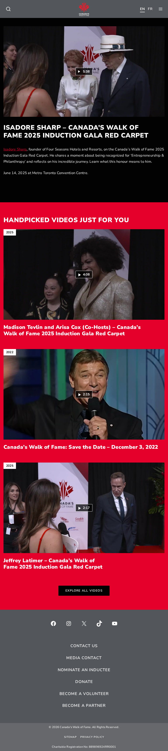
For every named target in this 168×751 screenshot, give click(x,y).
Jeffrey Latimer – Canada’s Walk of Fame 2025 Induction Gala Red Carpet (53, 563)
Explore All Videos (84, 591)
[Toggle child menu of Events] (8, 9)
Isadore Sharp (15, 149)
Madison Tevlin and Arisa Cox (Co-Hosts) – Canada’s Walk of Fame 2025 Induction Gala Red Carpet (72, 330)
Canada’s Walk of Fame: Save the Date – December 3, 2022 (81, 447)
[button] (84, 274)
